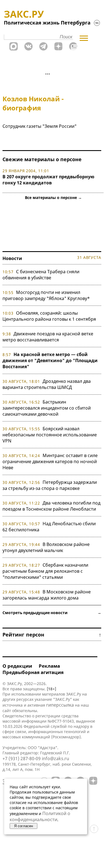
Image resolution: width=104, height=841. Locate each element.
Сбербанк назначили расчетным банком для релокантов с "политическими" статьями (45, 571)
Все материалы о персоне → (53, 197)
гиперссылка (60, 705)
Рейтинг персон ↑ (51, 634)
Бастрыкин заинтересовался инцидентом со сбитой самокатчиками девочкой (46, 408)
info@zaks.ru (55, 758)
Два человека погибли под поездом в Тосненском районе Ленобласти (51, 506)
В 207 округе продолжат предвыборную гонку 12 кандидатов (48, 180)
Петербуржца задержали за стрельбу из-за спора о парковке (49, 485)
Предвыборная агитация (33, 672)
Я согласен (23, 826)
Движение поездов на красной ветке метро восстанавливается (47, 337)
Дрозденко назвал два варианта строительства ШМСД (46, 384)
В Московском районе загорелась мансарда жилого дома (46, 595)
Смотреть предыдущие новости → (51, 612)
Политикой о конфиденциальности (40, 816)
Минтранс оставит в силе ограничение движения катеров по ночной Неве (50, 461)
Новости (12, 258)
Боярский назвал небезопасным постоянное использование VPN (49, 435)
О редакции (17, 666)
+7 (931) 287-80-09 (21, 758)
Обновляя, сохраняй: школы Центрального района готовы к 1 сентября (49, 316)
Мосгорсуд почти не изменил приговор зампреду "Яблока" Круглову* (46, 295)
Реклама (49, 666)
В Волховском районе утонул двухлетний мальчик (46, 547)
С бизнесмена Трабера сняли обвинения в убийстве (40, 275)
